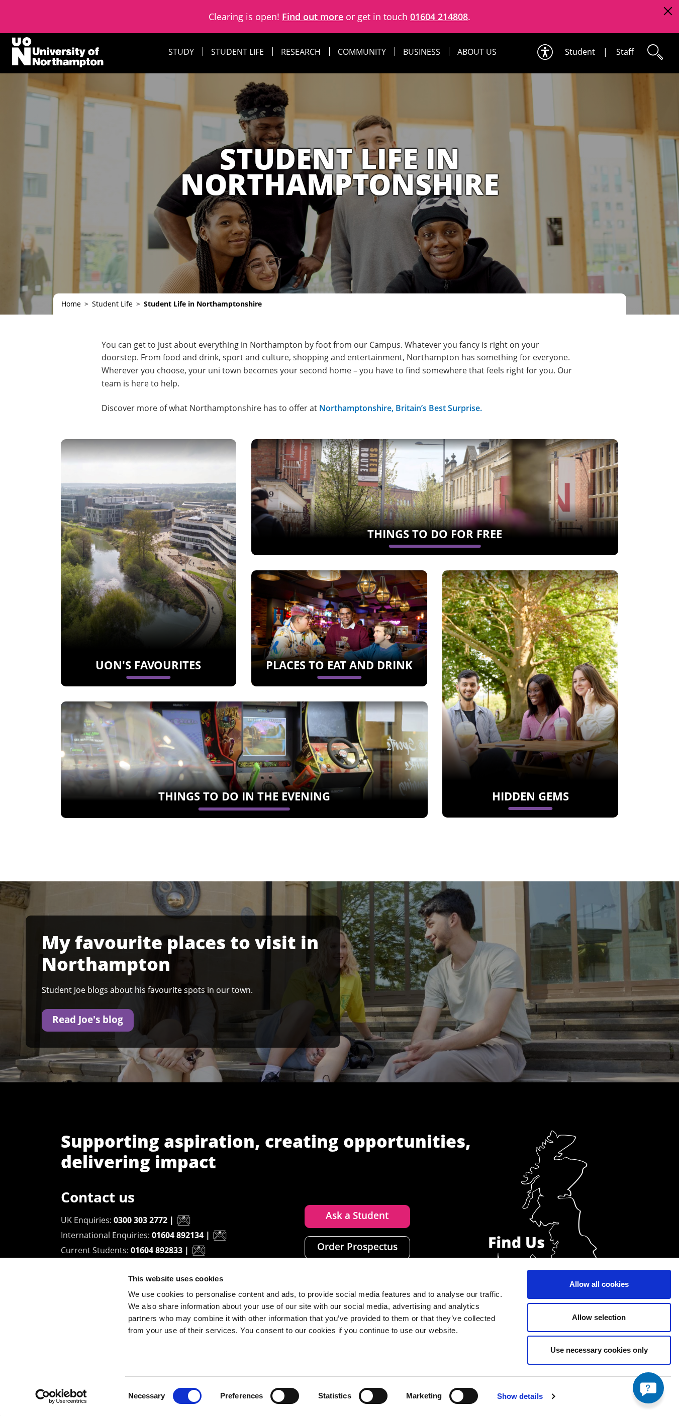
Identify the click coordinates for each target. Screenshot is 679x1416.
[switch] (284, 1396)
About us (477, 51)
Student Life (237, 51)
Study (181, 51)
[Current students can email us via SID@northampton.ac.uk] (198, 1250)
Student (580, 51)
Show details (520, 1396)
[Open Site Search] (654, 52)
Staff (625, 51)
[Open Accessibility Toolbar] (544, 52)
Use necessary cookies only (599, 1350)
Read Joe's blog (87, 1019)
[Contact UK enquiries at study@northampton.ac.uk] (183, 1220)
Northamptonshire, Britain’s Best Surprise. (400, 408)
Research (301, 51)
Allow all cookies (599, 1284)
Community (362, 51)
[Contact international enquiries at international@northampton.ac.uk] (219, 1235)
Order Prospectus (357, 1246)
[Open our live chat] (648, 1387)
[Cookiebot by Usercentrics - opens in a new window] (61, 1396)
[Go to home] (58, 52)
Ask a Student (357, 1215)
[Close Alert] (667, 11)
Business (421, 51)
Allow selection (599, 1317)
